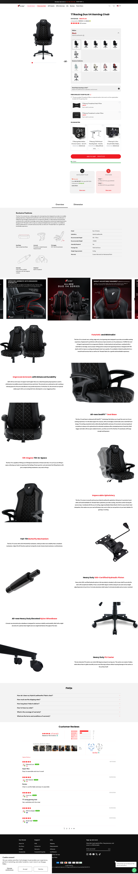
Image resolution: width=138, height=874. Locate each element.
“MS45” (100, 183)
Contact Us (37, 846)
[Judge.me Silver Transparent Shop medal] (99, 746)
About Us (21, 843)
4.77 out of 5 (54, 733)
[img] (26, 762)
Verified (94, 753)
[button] (75, 23)
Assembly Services (55, 854)
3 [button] (69, 828)
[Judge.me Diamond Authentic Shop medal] (91, 746)
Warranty (37, 849)
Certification (53, 852)
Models (21, 849)
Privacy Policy (53, 857)
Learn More (75, 185)
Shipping (52, 843)
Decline (40, 869)
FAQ (35, 843)
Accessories (22, 852)
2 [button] (66, 828)
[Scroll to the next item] (119, 137)
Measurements (54, 846)
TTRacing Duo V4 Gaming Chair (90, 14)
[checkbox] (96, 105)
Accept (25, 869)
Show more (82, 190)
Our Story (21, 846)
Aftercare (52, 849)
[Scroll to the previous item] (72, 137)
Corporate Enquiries (39, 852)
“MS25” (100, 179)
